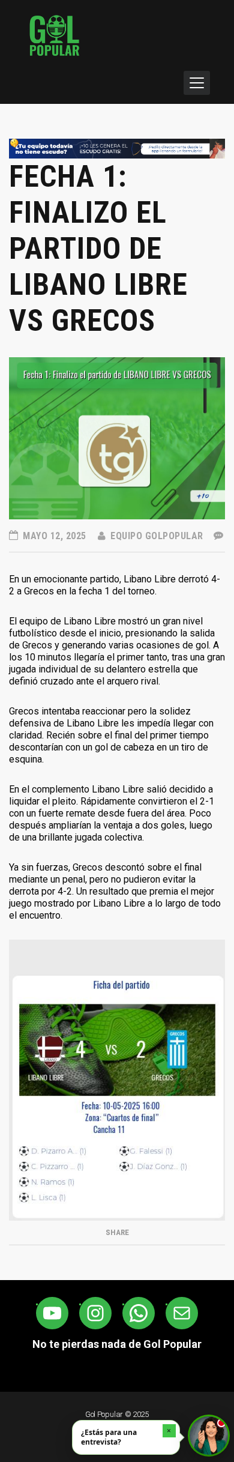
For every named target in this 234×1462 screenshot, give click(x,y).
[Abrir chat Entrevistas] (209, 1435)
